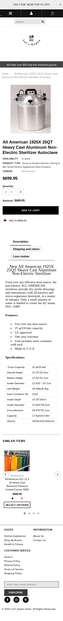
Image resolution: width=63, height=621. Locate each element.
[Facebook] (7, 600)
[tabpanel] (31, 344)
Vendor (7, 171)
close (60, 4)
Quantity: (8, 186)
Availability (10, 158)
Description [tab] (20, 241)
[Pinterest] (26, 600)
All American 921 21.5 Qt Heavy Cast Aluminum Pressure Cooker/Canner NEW (17, 484)
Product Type (11, 163)
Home (5, 73)
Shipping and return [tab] (26, 249)
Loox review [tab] (21, 256)
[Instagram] (16, 600)
